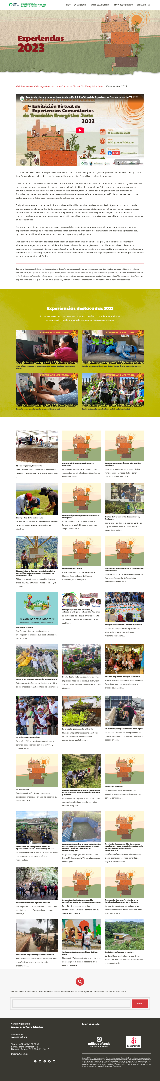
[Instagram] (45, 1061)
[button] (86, 5)
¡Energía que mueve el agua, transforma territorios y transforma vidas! (45, 367)
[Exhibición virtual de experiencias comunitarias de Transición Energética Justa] (28, 5)
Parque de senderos (114, 786)
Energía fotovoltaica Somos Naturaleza (123, 624)
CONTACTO (141, 5)
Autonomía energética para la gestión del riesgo (123, 464)
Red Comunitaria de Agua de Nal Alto (33, 902)
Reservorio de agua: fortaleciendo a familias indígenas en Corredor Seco (121, 901)
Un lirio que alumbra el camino (119, 952)
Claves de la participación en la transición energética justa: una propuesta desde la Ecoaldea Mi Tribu (35, 573)
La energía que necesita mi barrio (77, 729)
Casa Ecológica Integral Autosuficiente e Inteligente (80, 516)
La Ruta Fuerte (22, 789)
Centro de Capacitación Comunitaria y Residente (122, 518)
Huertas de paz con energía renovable (122, 676)
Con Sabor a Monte (24, 627)
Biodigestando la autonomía (29, 518)
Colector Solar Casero (72, 568)
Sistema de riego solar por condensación (35, 954)
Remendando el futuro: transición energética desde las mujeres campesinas (81, 901)
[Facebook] (40, 1061)
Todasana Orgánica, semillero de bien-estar (80, 953)
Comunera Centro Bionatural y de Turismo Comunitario (124, 569)
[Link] (35, 1061)
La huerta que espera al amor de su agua (123, 728)
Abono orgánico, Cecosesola (29, 466)
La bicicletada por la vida (28, 737)
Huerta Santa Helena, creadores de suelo (81, 677)
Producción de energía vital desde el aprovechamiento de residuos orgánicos (35, 847)
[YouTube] (54, 1061)
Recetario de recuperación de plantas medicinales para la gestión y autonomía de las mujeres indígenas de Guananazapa (124, 847)
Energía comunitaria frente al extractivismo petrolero (41, 409)
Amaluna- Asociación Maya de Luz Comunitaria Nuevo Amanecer (111, 366)
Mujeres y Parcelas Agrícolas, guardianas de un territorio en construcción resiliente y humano (81, 792)
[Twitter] (49, 1061)
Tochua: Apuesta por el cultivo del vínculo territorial (106, 409)
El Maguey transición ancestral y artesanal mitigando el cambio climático (81, 610)
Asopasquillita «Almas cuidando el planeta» (78, 464)
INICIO (68, 5)
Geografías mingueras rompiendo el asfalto (36, 679)
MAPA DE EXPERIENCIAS (124, 5)
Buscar (140, 1003)
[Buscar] (149, 5)
